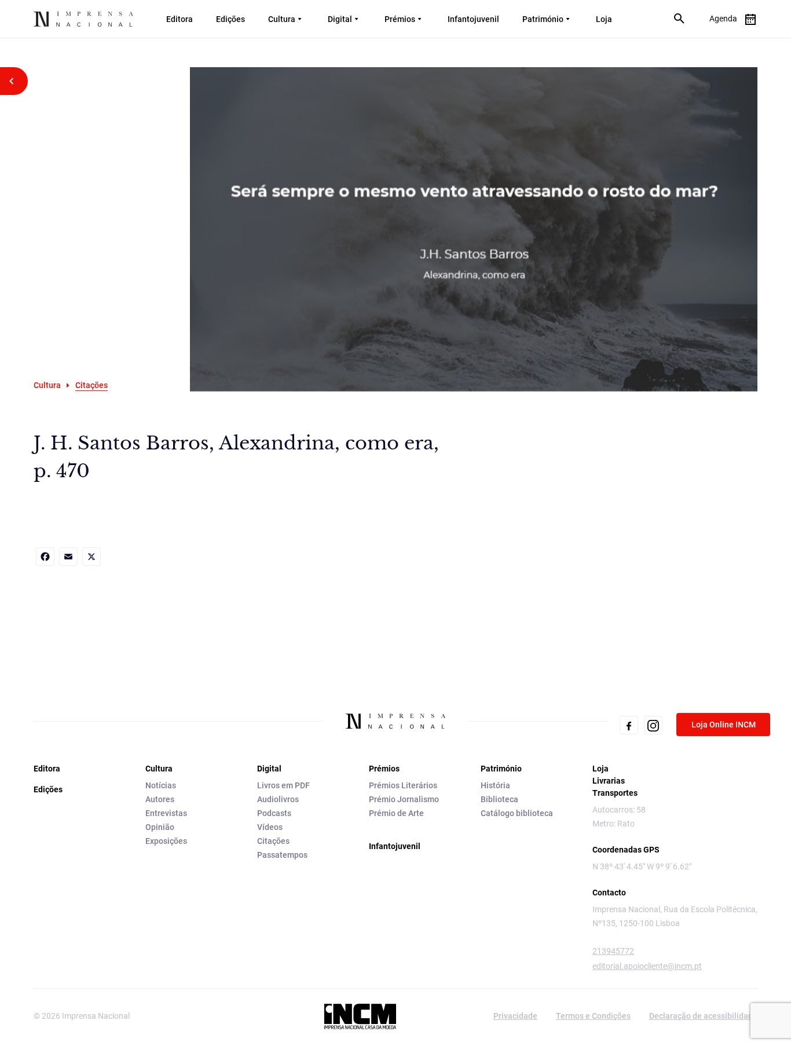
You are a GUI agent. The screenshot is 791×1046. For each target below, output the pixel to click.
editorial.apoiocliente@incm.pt (647, 966)
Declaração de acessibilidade (703, 1016)
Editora (179, 19)
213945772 (613, 951)
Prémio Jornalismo (404, 799)
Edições (230, 19)
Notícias (160, 785)
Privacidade (515, 1016)
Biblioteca (499, 799)
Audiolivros (278, 799)
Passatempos (282, 855)
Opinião (159, 827)
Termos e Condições (593, 1016)
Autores (159, 799)
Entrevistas (166, 813)
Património (542, 19)
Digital (340, 19)
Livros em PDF (283, 785)
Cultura (281, 19)
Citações (273, 841)
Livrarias (608, 780)
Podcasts (274, 813)
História (495, 785)
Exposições (166, 841)
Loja (604, 19)
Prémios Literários (403, 785)
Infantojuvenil (473, 19)
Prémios (399, 19)
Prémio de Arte (396, 813)
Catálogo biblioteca (517, 813)
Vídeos (270, 827)
